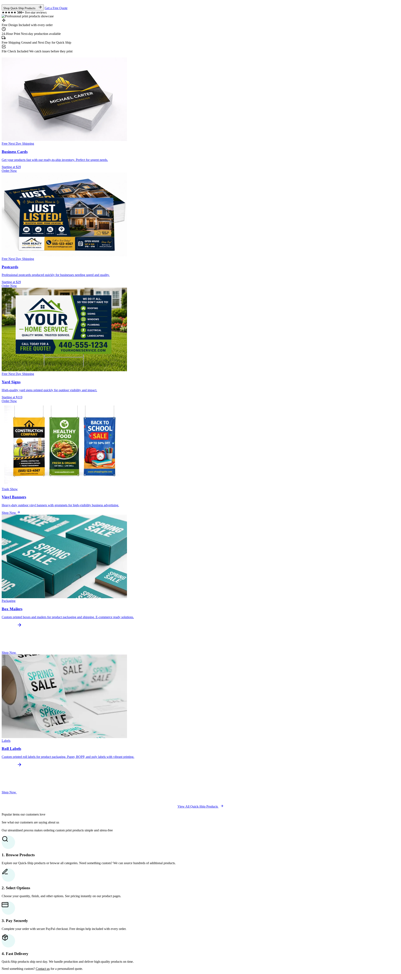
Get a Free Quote (56, 8)
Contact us (43, 968)
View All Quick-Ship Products (198, 806)
